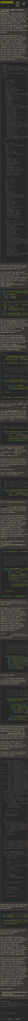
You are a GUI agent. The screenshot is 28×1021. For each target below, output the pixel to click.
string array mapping (13, 349)
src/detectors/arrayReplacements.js (13, 346)
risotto (17, 1019)
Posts (18, 5)
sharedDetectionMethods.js (13, 411)
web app (18, 27)
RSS (24, 2)
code (23, 4)
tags (17, 4)
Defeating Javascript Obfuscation (13, 995)
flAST (7, 42)
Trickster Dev (6, 2)
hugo (9, 1019)
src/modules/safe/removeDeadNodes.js (13, 544)
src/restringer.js (7, 527)
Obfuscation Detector (18, 337)
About (18, 2)
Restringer (4, 13)
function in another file (13, 733)
